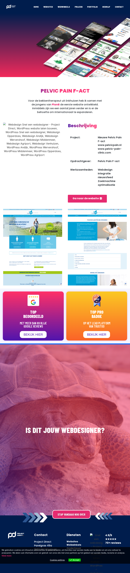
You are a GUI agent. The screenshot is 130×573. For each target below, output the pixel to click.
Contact (119, 6)
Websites (48, 6)
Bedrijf (106, 6)
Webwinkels (64, 6)
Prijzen (78, 6)
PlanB (56, 104)
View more (6, 555)
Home (36, 6)
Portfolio (92, 6)
